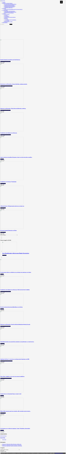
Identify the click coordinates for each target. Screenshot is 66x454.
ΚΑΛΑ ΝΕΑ (4, 255)
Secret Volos (2, 437)
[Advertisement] (33, 32)
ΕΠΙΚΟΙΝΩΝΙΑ (5, 22)
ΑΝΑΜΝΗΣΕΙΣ (6, 14)
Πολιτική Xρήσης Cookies (8, 21)
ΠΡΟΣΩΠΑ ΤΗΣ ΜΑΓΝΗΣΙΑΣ (7, 3)
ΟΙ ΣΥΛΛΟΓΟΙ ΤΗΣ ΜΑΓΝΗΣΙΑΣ (10, 17)
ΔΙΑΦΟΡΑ (4, 13)
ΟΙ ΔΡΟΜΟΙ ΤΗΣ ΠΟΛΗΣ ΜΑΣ (9, 11)
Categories (2, 449)
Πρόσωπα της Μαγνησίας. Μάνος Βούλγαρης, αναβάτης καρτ (11, 444)
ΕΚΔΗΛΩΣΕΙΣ (6, 20)
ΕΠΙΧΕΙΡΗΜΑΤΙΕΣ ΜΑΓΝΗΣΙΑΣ (6, 378)
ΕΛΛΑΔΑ (6, 15)
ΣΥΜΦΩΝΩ (57, 453)
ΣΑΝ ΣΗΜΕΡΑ (6, 16)
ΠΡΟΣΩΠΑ (4, 8)
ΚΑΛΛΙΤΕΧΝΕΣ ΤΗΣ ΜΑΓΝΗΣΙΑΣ (10, 4)
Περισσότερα (61, 453)
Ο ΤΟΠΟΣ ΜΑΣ (5, 10)
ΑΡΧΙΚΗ (3, 2)
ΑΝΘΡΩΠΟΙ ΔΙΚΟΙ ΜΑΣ (8, 7)
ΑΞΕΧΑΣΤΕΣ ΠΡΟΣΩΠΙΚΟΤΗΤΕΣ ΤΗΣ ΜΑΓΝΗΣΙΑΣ (13, 9)
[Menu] (61, 2)
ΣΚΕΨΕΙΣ (5, 18)
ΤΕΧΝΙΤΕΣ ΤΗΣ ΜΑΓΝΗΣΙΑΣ (9, 6)
